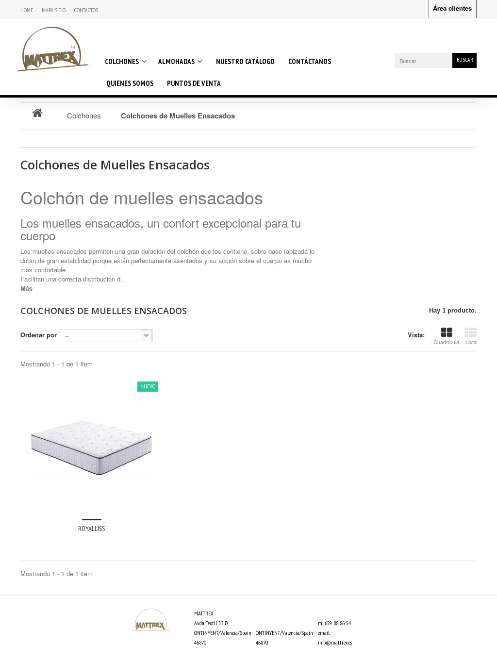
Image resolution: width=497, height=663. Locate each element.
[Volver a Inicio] (37, 112)
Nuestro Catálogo (245, 61)
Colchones (122, 61)
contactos (86, 10)
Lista (471, 342)
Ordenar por (38, 334)
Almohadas (176, 61)
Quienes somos (129, 83)
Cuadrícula (446, 342)
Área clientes (452, 8)
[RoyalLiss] (91, 447)
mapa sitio (54, 10)
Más (26, 288)
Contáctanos (309, 61)
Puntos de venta (194, 83)
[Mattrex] (52, 48)
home (26, 10)
